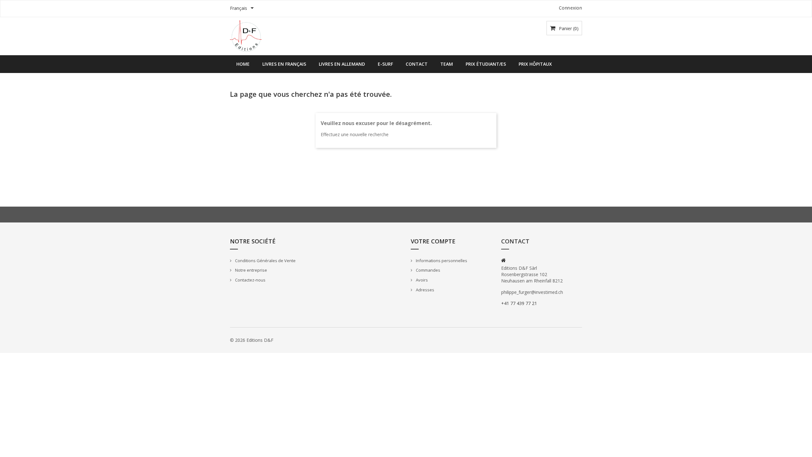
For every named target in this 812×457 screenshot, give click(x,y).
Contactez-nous (249, 280)
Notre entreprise (250, 270)
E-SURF (385, 64)
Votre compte (433, 241)
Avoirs (421, 280)
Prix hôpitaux (535, 64)
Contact (417, 64)
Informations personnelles (441, 260)
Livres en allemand (342, 64)
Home (243, 64)
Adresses (424, 290)
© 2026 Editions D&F (251, 340)
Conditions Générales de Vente (265, 260)
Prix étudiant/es (486, 64)
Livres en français (284, 64)
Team (446, 64)
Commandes (427, 270)
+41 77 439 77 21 (519, 303)
